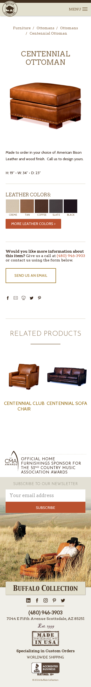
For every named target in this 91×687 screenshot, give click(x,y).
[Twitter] (31, 298)
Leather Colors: (28, 195)
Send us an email (30, 275)
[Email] (16, 298)
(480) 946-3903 (71, 256)
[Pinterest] (39, 298)
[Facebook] (8, 298)
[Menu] (84, 6)
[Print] (23, 298)
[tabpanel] (24, 389)
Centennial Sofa (67, 403)
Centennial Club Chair (24, 406)
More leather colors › (33, 223)
